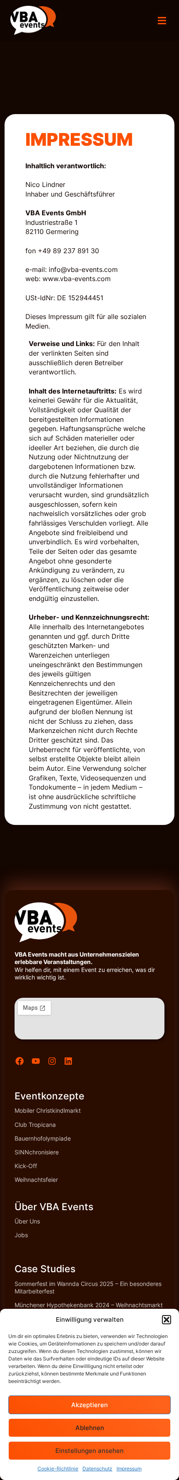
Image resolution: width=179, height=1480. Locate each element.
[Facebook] (20, 1061)
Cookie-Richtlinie (57, 1468)
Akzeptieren (89, 1405)
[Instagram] (52, 1061)
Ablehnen (89, 1428)
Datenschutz (97, 1468)
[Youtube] (36, 1061)
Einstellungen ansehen (89, 1451)
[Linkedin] (68, 1061)
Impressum (129, 1468)
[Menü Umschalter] (162, 20)
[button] (166, 1320)
